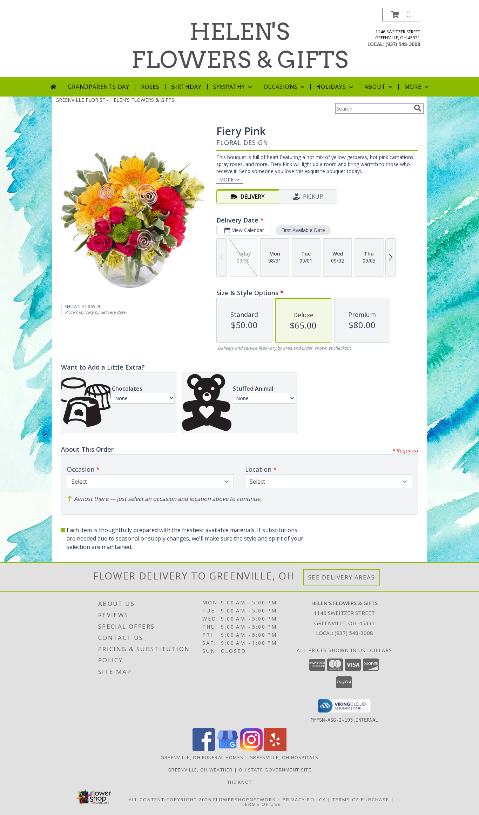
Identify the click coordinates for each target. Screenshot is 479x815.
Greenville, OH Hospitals (283, 757)
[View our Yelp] (275, 749)
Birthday (186, 87)
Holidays (331, 87)
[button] (401, 14)
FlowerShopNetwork (244, 799)
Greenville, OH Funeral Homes (202, 757)
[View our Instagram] (251, 749)
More (412, 87)
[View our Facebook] (204, 749)
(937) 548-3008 (402, 44)
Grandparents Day (98, 87)
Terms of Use (261, 804)
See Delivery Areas (341, 577)
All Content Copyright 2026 (170, 799)
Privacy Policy (304, 799)
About (375, 87)
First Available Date (303, 230)
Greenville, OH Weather (200, 770)
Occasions (281, 87)
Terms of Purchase (360, 799)
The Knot (239, 782)
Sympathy (229, 87)
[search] (417, 108)
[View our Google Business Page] (227, 749)
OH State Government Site (275, 770)
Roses (150, 87)
